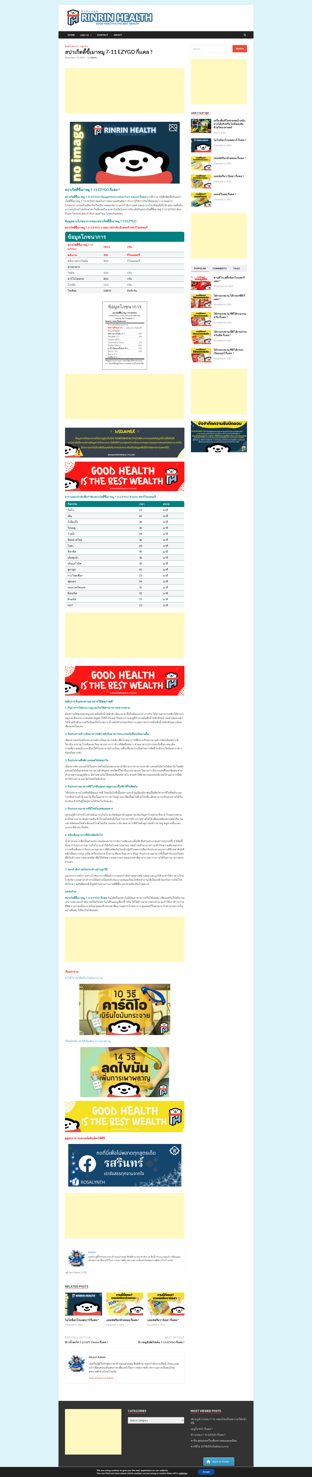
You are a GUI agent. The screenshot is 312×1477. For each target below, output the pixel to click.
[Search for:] (219, 48)
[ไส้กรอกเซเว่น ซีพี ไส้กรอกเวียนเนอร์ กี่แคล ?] (201, 350)
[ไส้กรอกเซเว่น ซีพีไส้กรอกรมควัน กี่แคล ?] (201, 313)
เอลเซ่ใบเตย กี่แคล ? (225, 194)
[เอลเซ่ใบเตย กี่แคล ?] (201, 194)
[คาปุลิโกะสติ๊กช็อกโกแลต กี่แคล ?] (201, 277)
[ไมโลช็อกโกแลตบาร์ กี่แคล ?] (83, 1316)
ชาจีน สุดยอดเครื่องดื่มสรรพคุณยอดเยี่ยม (214, 1440)
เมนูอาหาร (84, 46)
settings (183, 1473)
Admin (93, 57)
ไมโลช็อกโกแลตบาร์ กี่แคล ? (82, 1320)
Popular (200, 268)
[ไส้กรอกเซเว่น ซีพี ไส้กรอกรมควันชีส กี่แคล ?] (201, 332)
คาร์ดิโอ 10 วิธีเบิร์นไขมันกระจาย (84, 977)
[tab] (200, 268)
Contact (102, 35)
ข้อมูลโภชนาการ (71, 46)
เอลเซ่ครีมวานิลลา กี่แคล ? (163, 1320)
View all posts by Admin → (103, 1377)
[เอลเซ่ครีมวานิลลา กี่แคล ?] (165, 1316)
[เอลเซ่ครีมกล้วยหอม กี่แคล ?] (124, 1316)
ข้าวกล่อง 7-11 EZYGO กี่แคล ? (208, 1434)
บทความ (84, 35)
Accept (206, 1471)
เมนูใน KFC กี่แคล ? (202, 1428)
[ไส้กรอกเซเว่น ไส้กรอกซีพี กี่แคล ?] (201, 295)
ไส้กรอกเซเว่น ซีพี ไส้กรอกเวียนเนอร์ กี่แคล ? (228, 351)
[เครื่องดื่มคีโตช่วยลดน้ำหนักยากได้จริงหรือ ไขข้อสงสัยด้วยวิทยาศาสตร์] (201, 120)
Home (71, 35)
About (118, 35)
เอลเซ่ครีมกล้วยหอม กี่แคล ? (122, 1320)
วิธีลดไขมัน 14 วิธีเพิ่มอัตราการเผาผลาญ (88, 1041)
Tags (236, 268)
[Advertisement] (124, 91)
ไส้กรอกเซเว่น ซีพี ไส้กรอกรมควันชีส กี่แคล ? (230, 333)
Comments (219, 268)
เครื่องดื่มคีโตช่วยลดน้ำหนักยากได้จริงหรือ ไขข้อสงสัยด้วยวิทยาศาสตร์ (229, 124)
